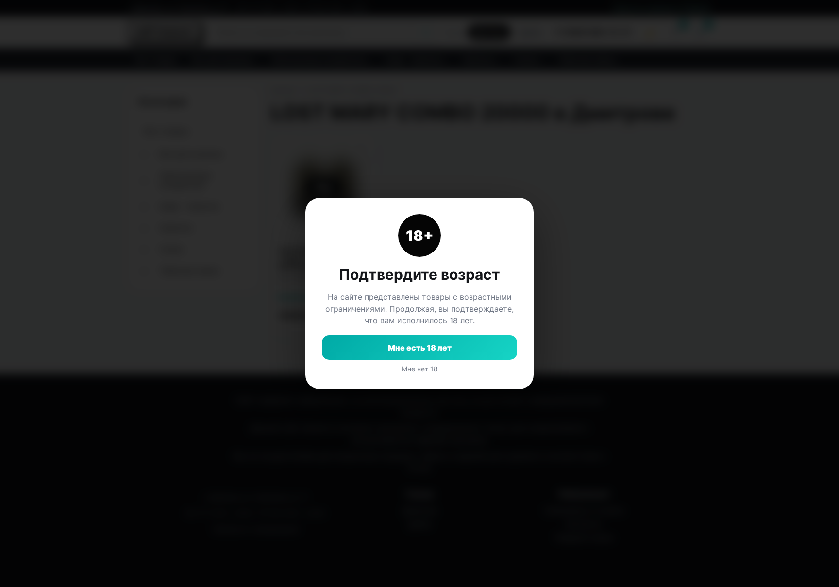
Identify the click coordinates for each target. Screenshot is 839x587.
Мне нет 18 (420, 369)
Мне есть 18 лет (420, 347)
